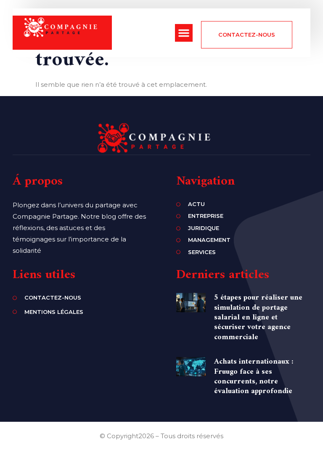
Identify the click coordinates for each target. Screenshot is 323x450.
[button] (184, 33)
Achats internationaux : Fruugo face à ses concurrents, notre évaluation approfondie (253, 376)
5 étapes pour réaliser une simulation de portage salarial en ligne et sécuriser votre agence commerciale (258, 317)
